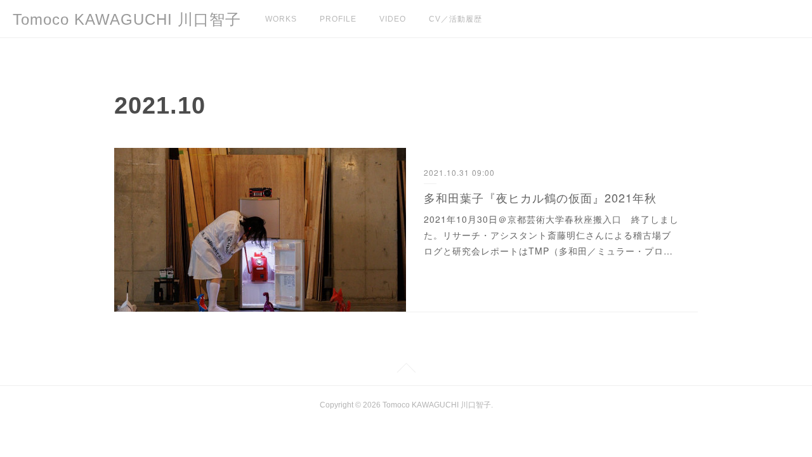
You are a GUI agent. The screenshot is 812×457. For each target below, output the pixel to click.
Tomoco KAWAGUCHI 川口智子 (127, 19)
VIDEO (392, 19)
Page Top (406, 370)
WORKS (281, 19)
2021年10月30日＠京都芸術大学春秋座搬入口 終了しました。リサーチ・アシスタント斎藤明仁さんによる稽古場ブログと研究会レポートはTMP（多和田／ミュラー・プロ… (551, 235)
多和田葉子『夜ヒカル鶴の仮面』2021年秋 (540, 197)
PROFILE (338, 19)
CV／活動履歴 (455, 19)
